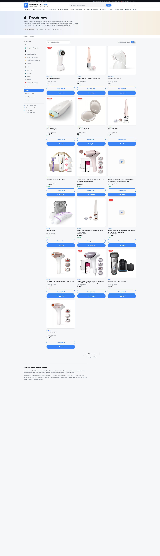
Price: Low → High (29, 93)
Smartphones (51, 9)
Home (25, 36)
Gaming (103, 9)
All (25, 44)
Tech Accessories (63, 9)
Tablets (135, 9)
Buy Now (61, 93)
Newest (27, 90)
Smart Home (118, 9)
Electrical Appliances (76, 9)
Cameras (128, 9)
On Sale (27, 100)
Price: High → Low (29, 96)
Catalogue (31, 36)
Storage (28, 79)
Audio (110, 9)
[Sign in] (134, 5)
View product (61, 88)
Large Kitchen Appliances (91, 9)
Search (108, 5)
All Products (27, 9)
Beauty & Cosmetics (31, 82)
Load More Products (91, 354)
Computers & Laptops (39, 9)
